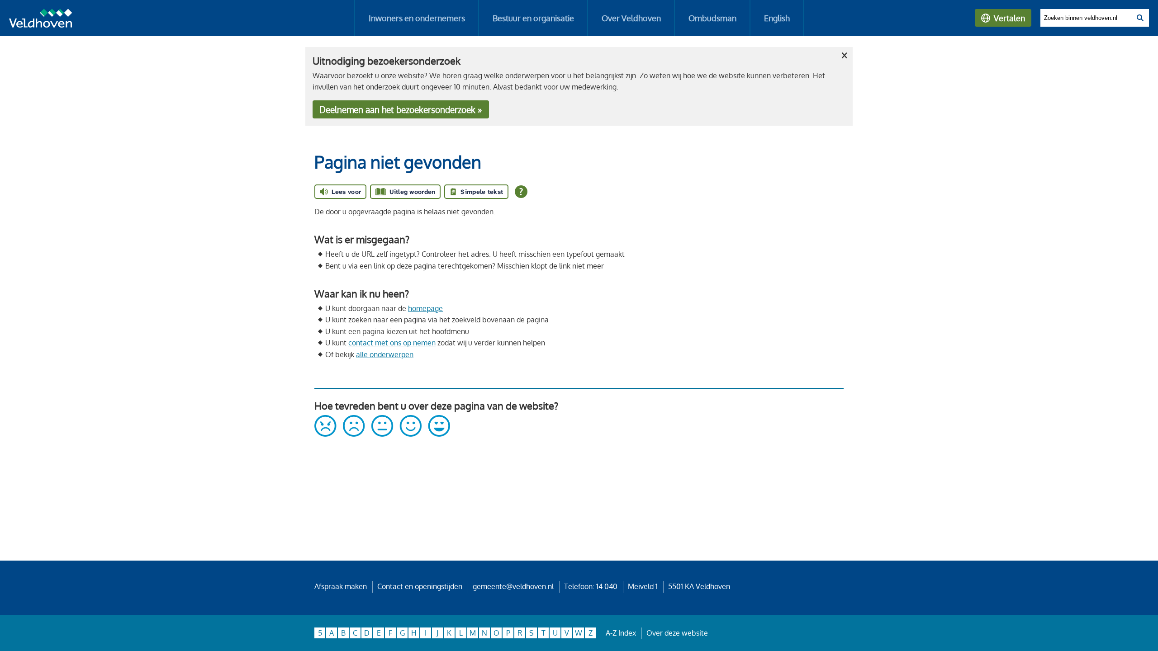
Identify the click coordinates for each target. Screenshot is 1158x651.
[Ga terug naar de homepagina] (40, 20)
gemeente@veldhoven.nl (513, 586)
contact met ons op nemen (392, 342)
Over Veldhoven (631, 18)
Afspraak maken (340, 586)
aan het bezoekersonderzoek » (400, 109)
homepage (425, 308)
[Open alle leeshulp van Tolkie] (521, 191)
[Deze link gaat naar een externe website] (382, 434)
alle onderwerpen (384, 354)
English (777, 18)
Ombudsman (712, 18)
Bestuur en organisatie (533, 18)
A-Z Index (621, 632)
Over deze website (677, 632)
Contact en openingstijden (419, 586)
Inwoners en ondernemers (417, 18)
